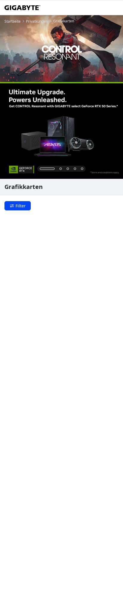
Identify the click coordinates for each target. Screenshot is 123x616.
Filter (21, 206)
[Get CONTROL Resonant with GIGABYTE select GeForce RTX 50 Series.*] (61, 97)
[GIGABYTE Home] (22, 7)
